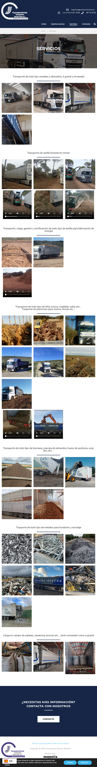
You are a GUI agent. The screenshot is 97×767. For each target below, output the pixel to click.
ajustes (7, 765)
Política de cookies (60, 743)
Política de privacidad (41, 743)
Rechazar (84, 762)
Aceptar (70, 762)
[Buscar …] (95, 24)
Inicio (43, 31)
